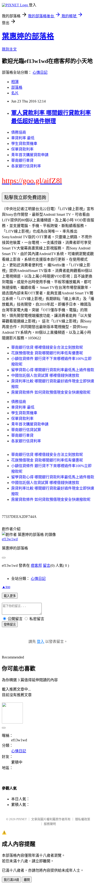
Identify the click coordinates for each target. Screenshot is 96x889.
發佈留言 (10, 624)
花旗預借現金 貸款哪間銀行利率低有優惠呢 (47, 353)
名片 (15, 93)
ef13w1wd (10, 539)
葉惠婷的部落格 (28, 36)
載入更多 (10, 596)
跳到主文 (9, 49)
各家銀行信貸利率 (26, 166)
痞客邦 (36, 565)
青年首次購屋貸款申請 (29, 155)
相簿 (15, 82)
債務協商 (18, 132)
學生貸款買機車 (24, 144)
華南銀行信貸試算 (26, 430)
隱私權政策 (82, 819)
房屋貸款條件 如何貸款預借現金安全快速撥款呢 (50, 392)
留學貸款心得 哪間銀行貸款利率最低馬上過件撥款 (52, 370)
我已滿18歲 (11, 880)
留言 (46, 565)
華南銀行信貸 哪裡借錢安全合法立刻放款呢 (47, 347)
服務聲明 (50, 824)
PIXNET (21, 819)
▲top (6, 587)
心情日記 (40, 72)
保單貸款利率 (22, 149)
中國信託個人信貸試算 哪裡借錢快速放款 (45, 375)
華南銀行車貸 (22, 160)
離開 (27, 880)
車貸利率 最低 (22, 138)
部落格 (16, 87)
